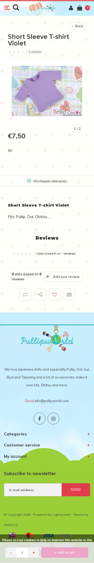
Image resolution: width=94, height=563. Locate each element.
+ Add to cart (65, 552)
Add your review (66, 277)
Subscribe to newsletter (30, 473)
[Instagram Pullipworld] (53, 418)
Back (78, 26)
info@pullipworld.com (51, 401)
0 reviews (35, 51)
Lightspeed (61, 515)
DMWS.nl (11, 525)
